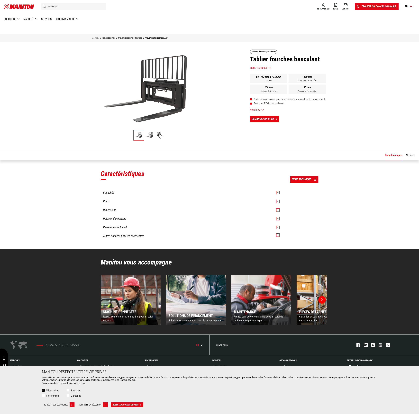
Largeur (268, 80)
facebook (356, 345)
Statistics (75, 390)
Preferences (52, 395)
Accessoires (151, 360)
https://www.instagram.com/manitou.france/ (371, 345)
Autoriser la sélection (90, 405)
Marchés (15, 360)
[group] (131, 300)
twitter (386, 345)
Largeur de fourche (269, 91)
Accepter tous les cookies (125, 405)
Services (216, 360)
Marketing (76, 395)
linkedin (364, 345)
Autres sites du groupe (359, 360)
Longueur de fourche (307, 80)
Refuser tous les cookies (56, 405)
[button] (322, 300)
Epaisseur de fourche (307, 91)
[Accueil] (19, 6)
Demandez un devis (263, 119)
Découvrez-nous (288, 360)
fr (197, 344)
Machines (82, 360)
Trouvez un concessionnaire (378, 6)
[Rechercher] (43, 6)
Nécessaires (52, 390)
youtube (379, 345)
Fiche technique (258, 68)
